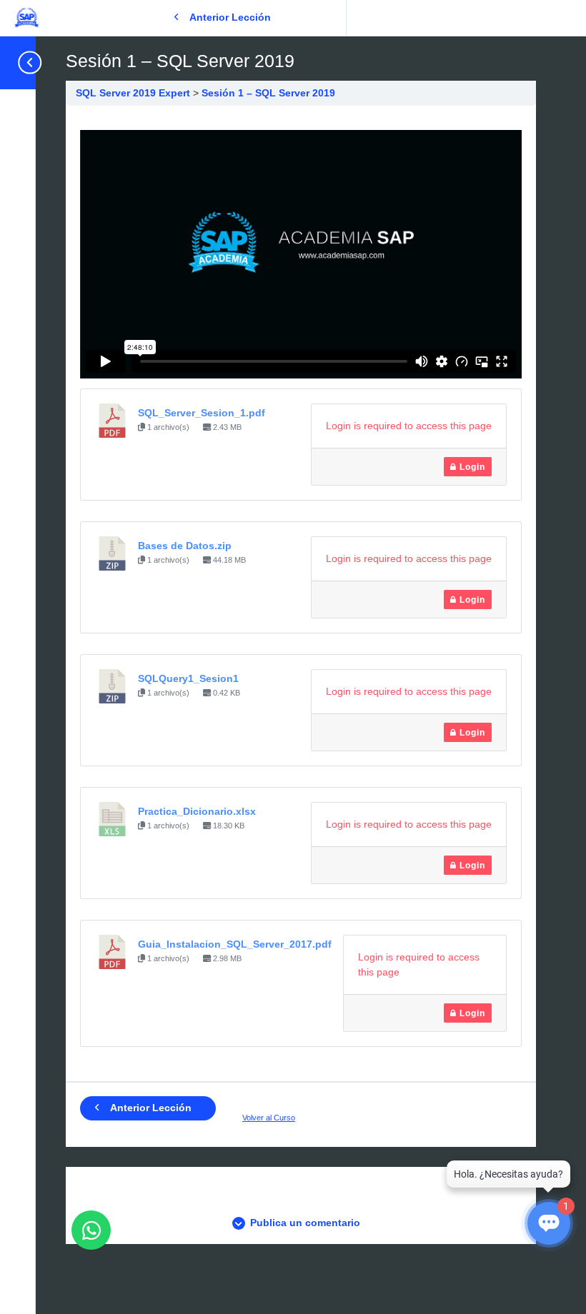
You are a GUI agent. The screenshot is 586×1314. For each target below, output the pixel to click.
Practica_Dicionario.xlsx (197, 811)
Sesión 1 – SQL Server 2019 (268, 93)
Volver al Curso (268, 1117)
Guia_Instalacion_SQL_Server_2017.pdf (235, 944)
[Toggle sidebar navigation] (24, 62)
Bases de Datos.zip (185, 545)
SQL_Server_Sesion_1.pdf (201, 412)
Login (471, 467)
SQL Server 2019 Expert (134, 93)
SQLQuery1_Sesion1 (188, 678)
